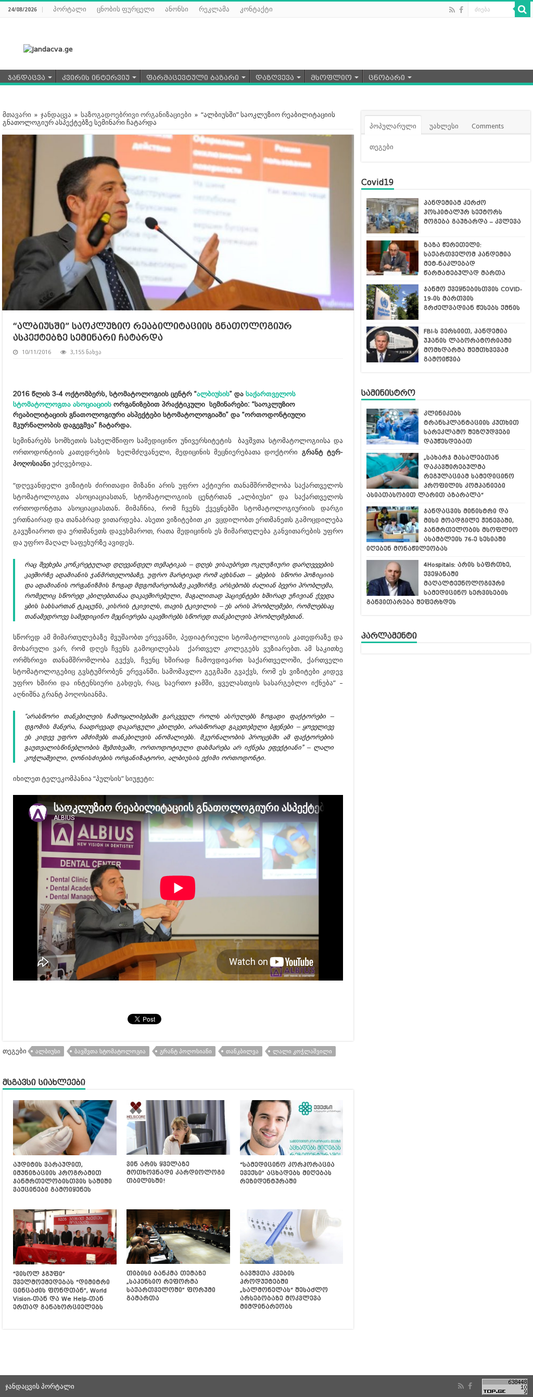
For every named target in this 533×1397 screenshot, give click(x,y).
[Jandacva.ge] (41, 48)
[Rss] (452, 10)
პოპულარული (393, 126)
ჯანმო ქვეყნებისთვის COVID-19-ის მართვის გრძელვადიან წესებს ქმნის (473, 298)
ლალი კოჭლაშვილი (302, 1051)
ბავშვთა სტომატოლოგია (110, 1051)
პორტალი (69, 9)
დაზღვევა (275, 77)
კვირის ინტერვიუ (96, 77)
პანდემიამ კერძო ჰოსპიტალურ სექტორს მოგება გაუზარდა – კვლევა (472, 212)
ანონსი (176, 9)
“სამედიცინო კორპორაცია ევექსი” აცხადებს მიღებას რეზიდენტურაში (287, 1173)
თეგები (382, 147)
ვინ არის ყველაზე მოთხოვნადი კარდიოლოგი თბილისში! (175, 1172)
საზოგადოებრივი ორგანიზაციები (136, 115)
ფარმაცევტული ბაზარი (192, 77)
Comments (488, 126)
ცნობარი (387, 77)
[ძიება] (522, 9)
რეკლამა (214, 9)
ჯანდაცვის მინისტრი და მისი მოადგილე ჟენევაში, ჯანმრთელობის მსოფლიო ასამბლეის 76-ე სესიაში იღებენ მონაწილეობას (442, 529)
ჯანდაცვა (26, 77)
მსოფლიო (331, 77)
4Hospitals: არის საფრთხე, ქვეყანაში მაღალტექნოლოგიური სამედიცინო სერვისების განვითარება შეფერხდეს (438, 583)
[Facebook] (461, 10)
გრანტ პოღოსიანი (186, 1051)
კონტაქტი (256, 9)
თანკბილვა (242, 1051)
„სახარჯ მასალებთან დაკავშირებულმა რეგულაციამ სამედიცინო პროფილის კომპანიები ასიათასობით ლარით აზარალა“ (440, 476)
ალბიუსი (47, 1051)
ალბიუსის (213, 393)
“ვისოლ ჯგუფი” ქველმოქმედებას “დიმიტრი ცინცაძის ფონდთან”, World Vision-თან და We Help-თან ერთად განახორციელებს (61, 1290)
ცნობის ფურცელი (126, 9)
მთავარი (17, 115)
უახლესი (444, 126)
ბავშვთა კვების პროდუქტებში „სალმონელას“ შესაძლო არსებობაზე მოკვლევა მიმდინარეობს (284, 1290)
